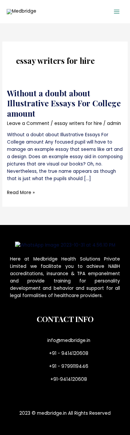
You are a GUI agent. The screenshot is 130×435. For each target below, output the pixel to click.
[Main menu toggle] (117, 12)
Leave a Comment (28, 123)
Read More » (21, 192)
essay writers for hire (78, 123)
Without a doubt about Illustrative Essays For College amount (64, 103)
